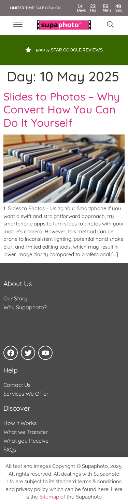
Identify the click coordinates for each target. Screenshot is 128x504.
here (103, 489)
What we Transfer (25, 431)
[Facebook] (10, 353)
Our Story (15, 298)
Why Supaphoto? (25, 307)
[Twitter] (28, 353)
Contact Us (17, 384)
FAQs (9, 449)
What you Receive (25, 440)
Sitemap (49, 497)
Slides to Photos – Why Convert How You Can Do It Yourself (61, 109)
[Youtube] (45, 353)
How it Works (20, 423)
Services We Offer (25, 393)
